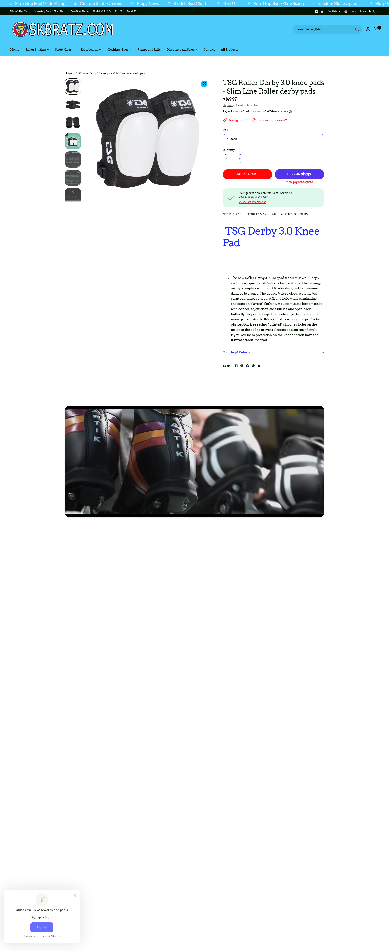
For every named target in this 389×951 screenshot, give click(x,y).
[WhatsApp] (253, 365)
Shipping (228, 105)
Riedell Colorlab (102, 11)
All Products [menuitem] (229, 49)
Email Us (132, 11)
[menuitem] (21, 11)
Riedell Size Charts (153, 4)
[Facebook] (316, 11)
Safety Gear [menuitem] (63, 49)
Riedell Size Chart (20, 11)
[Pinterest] (247, 365)
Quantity (229, 150)
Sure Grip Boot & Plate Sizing (50, 11)
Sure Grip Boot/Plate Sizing (241, 4)
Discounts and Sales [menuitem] (180, 49)
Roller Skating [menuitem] (36, 49)
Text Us (193, 4)
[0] (375, 29)
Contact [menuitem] (209, 49)
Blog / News (111, 4)
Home (68, 73)
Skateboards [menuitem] (89, 49)
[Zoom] (204, 84)
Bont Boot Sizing (80, 11)
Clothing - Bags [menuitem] (117, 49)
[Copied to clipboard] (258, 365)
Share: (227, 365)
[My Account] (368, 29)
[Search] (357, 29)
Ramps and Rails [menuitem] (148, 49)
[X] (241, 365)
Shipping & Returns (237, 352)
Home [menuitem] (14, 49)
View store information (252, 202)
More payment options (299, 182)
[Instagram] (322, 11)
